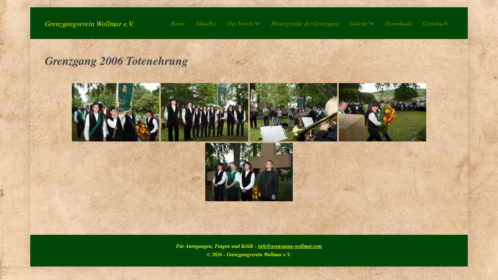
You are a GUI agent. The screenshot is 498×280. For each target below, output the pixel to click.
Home (178, 23)
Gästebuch (435, 23)
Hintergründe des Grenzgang (305, 23)
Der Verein (240, 23)
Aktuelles (206, 23)
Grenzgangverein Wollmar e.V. (89, 23)
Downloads (398, 23)
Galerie (359, 23)
